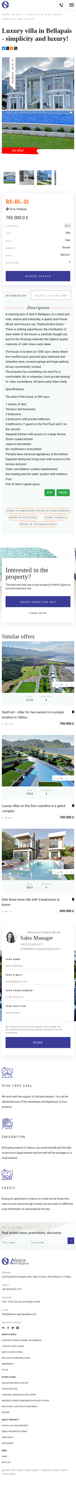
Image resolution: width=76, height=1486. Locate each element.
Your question (16, 1006)
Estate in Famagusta (20, 511)
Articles (6, 1462)
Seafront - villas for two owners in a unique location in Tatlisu (33, 714)
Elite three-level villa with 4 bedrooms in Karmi (31, 902)
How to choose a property (15, 1426)
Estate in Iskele (55, 518)
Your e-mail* (14, 975)
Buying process (9, 1389)
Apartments (7, 1364)
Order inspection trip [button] (38, 602)
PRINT (63, 492)
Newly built (7, 1437)
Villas (5, 1370)
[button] (67, 64)
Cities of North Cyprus (13, 1346)
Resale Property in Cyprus (14, 1432)
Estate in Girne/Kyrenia (53, 511)
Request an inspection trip (15, 1383)
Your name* (13, 959)
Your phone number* (20, 991)
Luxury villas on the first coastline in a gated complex (33, 808)
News (4, 1457)
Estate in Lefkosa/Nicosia (38, 524)
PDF (50, 492)
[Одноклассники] (11, 48)
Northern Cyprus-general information (22, 1340)
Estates (17, 15)
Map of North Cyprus (12, 1352)
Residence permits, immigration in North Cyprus (25, 1401)
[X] (7, 48)
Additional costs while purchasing (20, 1407)
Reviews (5, 1412)
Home (6, 15)
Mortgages (7, 1443)
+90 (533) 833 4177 (31, 944)
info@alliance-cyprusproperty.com (40, 948)
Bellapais (22, 209)
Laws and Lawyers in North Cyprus (19, 1395)
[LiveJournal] (15, 48)
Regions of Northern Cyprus (16, 1358)
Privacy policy (9, 1474)
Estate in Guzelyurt (23, 518)
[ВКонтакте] (3, 48)
